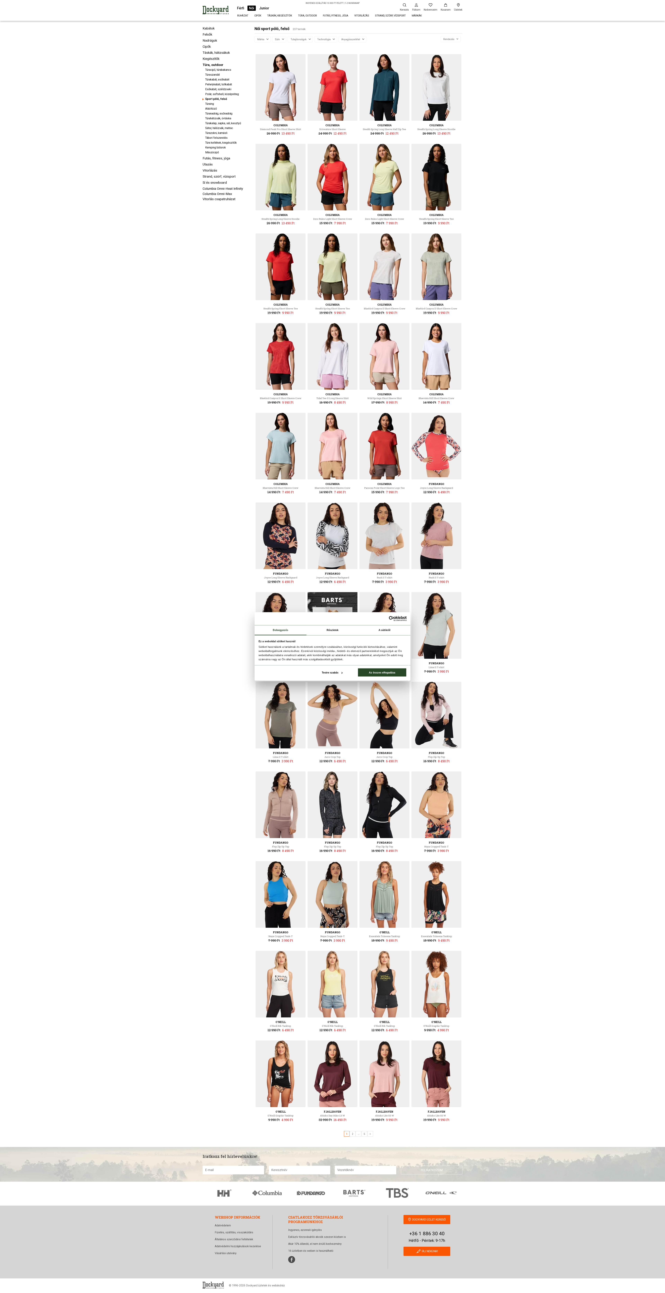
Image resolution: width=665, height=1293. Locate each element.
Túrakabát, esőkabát (217, 79)
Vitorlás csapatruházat (219, 199)
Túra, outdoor (307, 15)
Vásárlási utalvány (226, 1253)
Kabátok (209, 28)
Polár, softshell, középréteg (222, 94)
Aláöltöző (211, 108)
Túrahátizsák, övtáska (218, 118)
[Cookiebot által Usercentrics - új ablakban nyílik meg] (391, 618)
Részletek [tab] (333, 629)
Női (251, 8)
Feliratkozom (432, 1170)
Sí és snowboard (215, 183)
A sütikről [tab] (384, 629)
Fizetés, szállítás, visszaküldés (234, 1232)
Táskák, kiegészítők (279, 15)
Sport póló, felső (216, 99)
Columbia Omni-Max (217, 194)
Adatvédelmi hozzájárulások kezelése (238, 1246)
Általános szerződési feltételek (234, 1239)
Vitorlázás (361, 15)
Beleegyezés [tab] (280, 629)
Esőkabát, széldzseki (218, 89)
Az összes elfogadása (382, 672)
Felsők (207, 34)
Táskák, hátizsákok (216, 53)
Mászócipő (212, 152)
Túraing (209, 103)
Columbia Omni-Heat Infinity (223, 189)
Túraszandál (212, 74)
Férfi (240, 8)
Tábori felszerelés (216, 137)
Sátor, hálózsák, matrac (219, 128)
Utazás (208, 164)
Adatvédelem (223, 1225)
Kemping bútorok (215, 147)
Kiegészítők (211, 59)
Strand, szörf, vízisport (390, 15)
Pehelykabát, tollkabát (218, 84)
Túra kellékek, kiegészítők (221, 142)
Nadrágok (210, 40)
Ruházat (242, 15)
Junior (264, 8)
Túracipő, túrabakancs (218, 69)
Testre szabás (330, 672)
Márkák (417, 15)
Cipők (257, 15)
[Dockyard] (216, 10)
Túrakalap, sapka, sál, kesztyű (223, 123)
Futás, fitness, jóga (335, 15)
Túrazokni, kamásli (216, 133)
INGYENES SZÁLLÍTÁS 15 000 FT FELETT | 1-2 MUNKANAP (333, 3)
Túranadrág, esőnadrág (218, 113)
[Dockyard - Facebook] (291, 1259)
